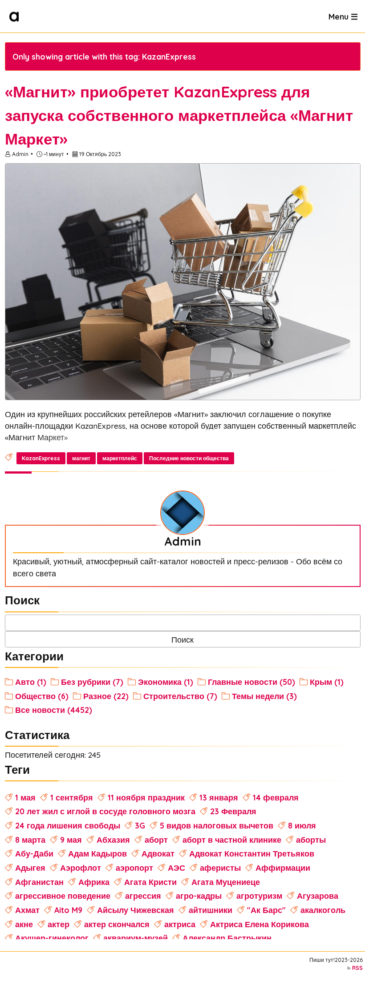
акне (24, 924)
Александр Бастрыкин (227, 938)
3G (140, 825)
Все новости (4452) (53, 710)
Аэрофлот (80, 867)
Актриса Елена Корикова (259, 924)
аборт (156, 839)
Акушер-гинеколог (52, 938)
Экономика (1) (165, 682)
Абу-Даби (34, 853)
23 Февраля (233, 811)
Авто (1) (30, 682)
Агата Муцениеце (225, 882)
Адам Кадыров (97, 853)
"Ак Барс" (266, 910)
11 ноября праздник (146, 797)
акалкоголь (322, 910)
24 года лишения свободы (67, 825)
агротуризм (259, 896)
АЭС (176, 867)
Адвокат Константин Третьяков (251, 853)
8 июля (302, 825)
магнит (81, 458)
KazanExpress (41, 458)
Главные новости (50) (251, 682)
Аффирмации (283, 867)
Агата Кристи (150, 882)
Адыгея (30, 867)
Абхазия (113, 839)
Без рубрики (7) (92, 682)
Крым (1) (327, 682)
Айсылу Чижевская (135, 910)
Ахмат (27, 910)
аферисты (220, 867)
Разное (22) (106, 696)
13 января (218, 797)
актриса (179, 924)
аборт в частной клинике (231, 839)
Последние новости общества (189, 458)
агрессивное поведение (62, 896)
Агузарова (317, 896)
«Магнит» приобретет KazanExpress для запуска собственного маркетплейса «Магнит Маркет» (179, 115)
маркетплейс (119, 458)
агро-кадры (199, 896)
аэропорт (134, 867)
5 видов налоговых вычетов (216, 825)
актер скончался (117, 924)
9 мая (71, 839)
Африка (94, 882)
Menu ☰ (343, 16)
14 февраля (276, 797)
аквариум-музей (135, 938)
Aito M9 (68, 910)
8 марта (30, 839)
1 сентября (71, 797)
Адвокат (158, 853)
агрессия (143, 896)
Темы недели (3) (264, 696)
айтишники (210, 910)
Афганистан (39, 882)
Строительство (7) (180, 696)
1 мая (25, 797)
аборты (311, 839)
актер (58, 924)
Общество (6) (42, 696)
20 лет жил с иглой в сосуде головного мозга (105, 811)
